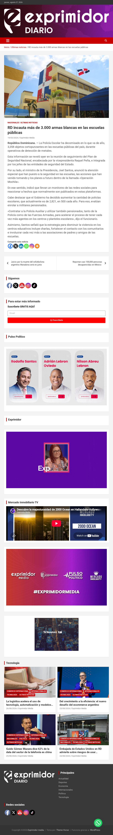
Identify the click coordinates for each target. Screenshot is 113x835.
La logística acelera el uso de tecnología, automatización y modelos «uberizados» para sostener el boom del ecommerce (28, 706)
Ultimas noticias (29, 122)
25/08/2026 (65, 708)
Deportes (63, 782)
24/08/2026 (65, 756)
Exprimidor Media (27, 138)
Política (23, 739)
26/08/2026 (11, 708)
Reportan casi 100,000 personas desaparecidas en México (87, 263)
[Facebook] (10, 246)
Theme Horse (62, 830)
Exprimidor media (36, 830)
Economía (63, 786)
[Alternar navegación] (7, 40)
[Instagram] (31, 246)
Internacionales (38, 691)
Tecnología (12, 663)
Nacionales (13, 122)
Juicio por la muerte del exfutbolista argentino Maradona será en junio (27, 263)
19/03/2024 (13, 138)
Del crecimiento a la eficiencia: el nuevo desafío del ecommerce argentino (83, 703)
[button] (98, 823)
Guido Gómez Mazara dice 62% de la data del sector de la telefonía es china (29, 750)
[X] (15, 246)
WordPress (95, 830)
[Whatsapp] (26, 246)
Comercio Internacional (18, 691)
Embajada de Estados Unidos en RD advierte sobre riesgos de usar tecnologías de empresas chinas (81, 752)
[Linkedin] (21, 246)
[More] (37, 246)
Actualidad (63, 778)
